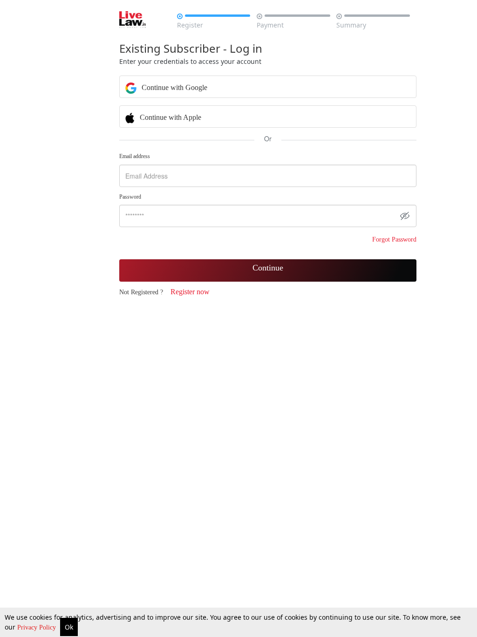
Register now (190, 292)
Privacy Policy (37, 627)
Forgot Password (394, 239)
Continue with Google (173, 87)
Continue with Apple (169, 117)
